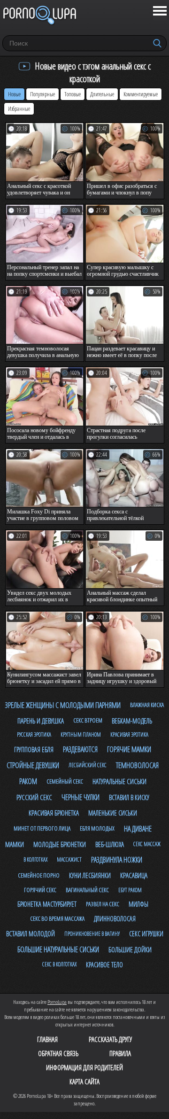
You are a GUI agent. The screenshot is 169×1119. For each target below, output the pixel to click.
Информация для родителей (84, 1067)
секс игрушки (146, 933)
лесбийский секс (88, 765)
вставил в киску (129, 797)
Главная (47, 1039)
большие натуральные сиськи (58, 949)
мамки (14, 844)
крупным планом (81, 734)
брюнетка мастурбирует (47, 904)
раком (28, 781)
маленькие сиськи (112, 812)
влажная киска (147, 704)
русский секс (34, 797)
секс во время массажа (57, 918)
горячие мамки (129, 749)
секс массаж (147, 844)
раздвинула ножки (116, 860)
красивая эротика (129, 734)
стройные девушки (33, 765)
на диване (138, 829)
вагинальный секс (87, 890)
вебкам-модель (132, 720)
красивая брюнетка (54, 812)
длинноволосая (115, 918)
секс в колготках (59, 964)
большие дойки (130, 949)
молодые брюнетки (59, 844)
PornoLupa (57, 1001)
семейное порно (39, 875)
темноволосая (137, 765)
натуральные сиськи (119, 781)
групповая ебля (34, 749)
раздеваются (80, 749)
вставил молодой (30, 933)
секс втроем (87, 720)
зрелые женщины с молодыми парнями (63, 705)
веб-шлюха (109, 844)
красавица (133, 875)
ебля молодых (97, 828)
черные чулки (80, 797)
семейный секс (64, 781)
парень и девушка (40, 720)
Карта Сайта (84, 1081)
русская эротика (34, 734)
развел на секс (102, 904)
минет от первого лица (42, 828)
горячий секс (40, 890)
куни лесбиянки (90, 875)
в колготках (35, 859)
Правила (120, 1053)
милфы (138, 904)
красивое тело (104, 964)
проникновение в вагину (92, 934)
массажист (69, 859)
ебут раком (130, 890)
